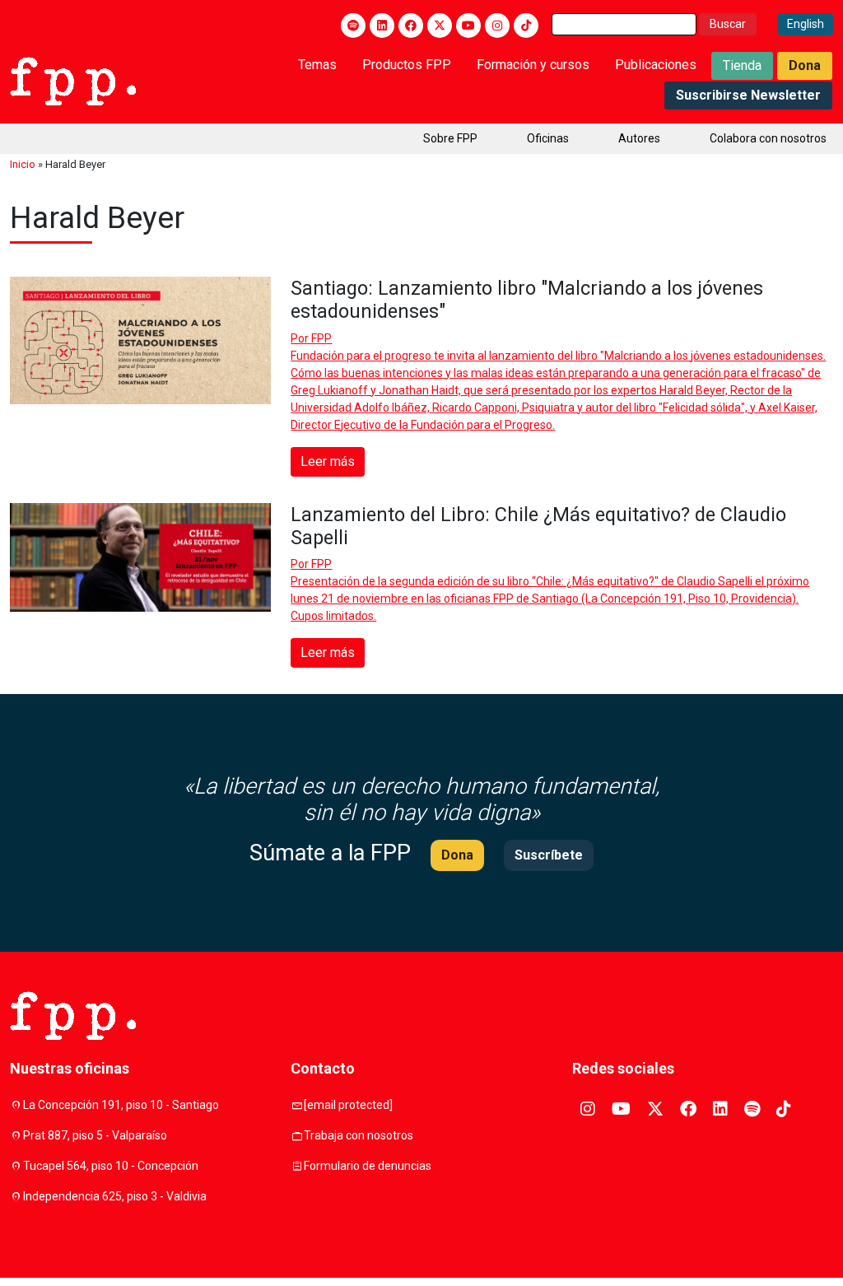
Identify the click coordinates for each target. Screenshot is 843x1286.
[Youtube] (468, 25)
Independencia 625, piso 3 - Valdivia (115, 1196)
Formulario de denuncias (367, 1165)
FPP (321, 338)
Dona (805, 65)
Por (311, 338)
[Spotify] (353, 25)
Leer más (327, 461)
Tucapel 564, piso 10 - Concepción (110, 1165)
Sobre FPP (450, 138)
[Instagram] (497, 25)
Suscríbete (549, 855)
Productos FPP (406, 64)
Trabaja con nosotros (358, 1135)
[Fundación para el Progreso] (73, 79)
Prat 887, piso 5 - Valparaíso (95, 1135)
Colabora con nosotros (768, 138)
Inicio (22, 164)
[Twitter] (439, 25)
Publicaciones (655, 64)
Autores (639, 138)
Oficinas (548, 138)
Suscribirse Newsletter (748, 95)
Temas (317, 64)
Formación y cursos (533, 64)
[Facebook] (410, 25)
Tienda (742, 65)
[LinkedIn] (382, 25)
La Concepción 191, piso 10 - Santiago (121, 1104)
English (805, 23)
